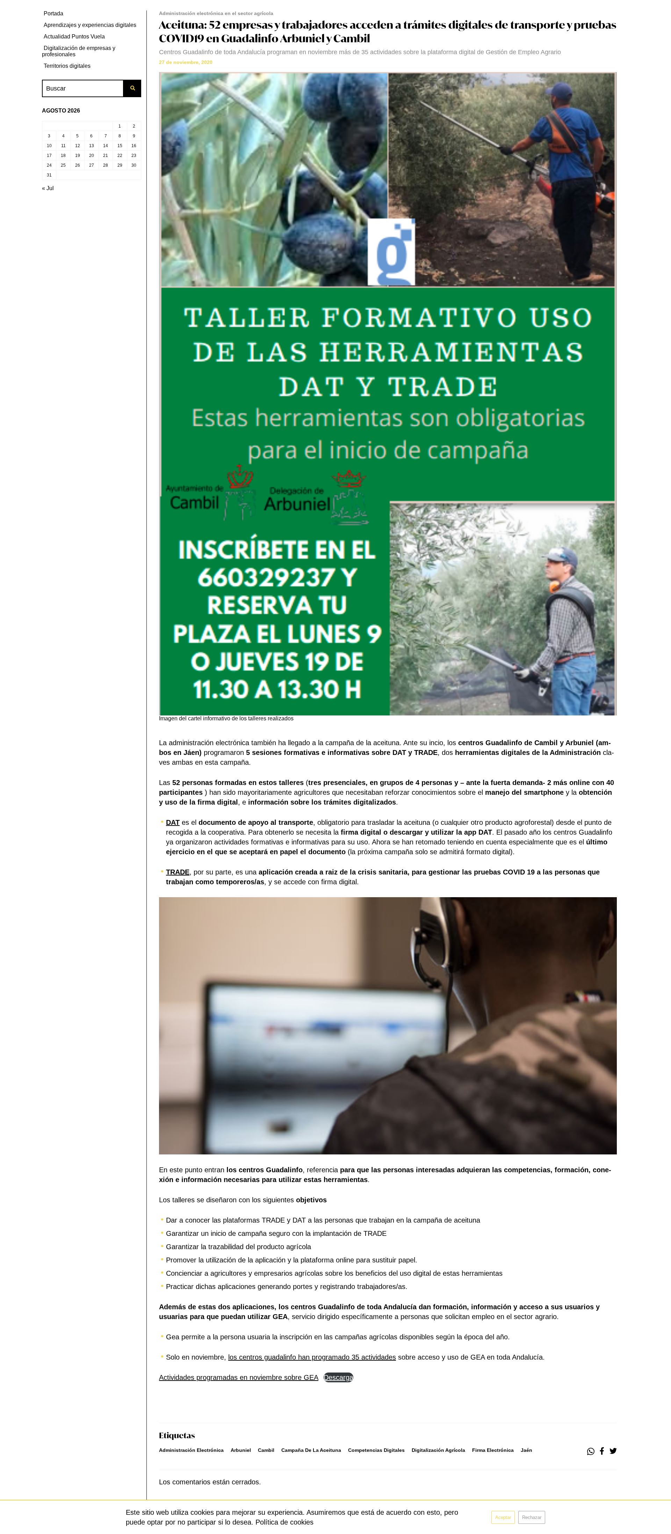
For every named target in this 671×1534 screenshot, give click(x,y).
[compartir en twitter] (613, 1451)
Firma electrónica (493, 1450)
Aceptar (503, 1517)
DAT (173, 822)
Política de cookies (284, 1522)
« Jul (48, 188)
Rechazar (531, 1517)
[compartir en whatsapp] (590, 1451)
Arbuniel (241, 1450)
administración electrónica (191, 1450)
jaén (526, 1450)
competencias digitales (376, 1450)
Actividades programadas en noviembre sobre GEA (238, 1377)
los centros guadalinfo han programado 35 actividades (312, 1357)
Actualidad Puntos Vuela (74, 36)
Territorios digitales (67, 66)
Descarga (338, 1377)
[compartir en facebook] (602, 1451)
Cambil (266, 1450)
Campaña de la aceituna (311, 1450)
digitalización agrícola (438, 1450)
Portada (53, 13)
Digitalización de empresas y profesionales (78, 51)
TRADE (177, 872)
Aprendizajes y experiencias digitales (90, 25)
